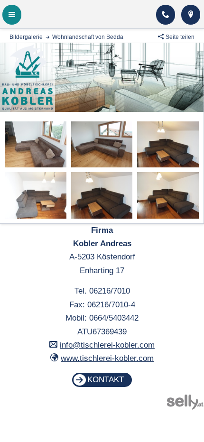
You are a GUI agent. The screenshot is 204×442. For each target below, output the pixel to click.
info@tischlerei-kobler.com (107, 345)
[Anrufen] (165, 15)
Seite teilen (180, 37)
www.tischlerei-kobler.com (107, 358)
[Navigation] (11, 15)
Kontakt (105, 379)
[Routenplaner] (190, 15)
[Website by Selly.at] (185, 407)
